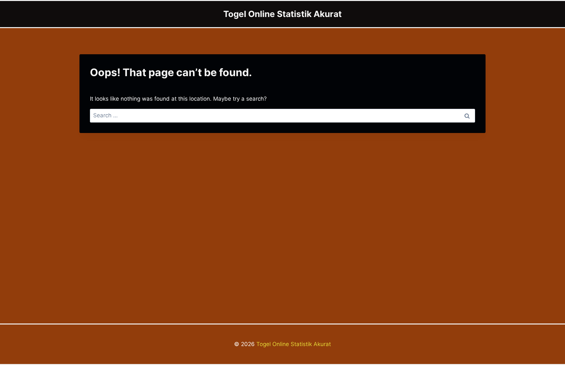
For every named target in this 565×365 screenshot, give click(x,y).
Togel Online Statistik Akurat (293, 344)
